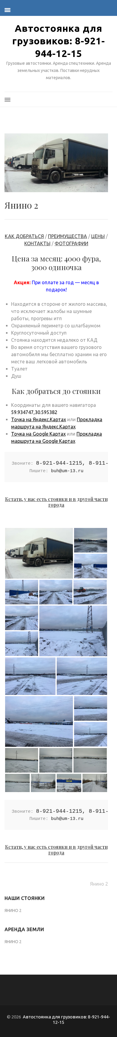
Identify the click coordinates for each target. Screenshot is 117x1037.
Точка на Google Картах (38, 434)
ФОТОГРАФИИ (71, 243)
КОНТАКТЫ (37, 243)
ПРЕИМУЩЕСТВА (67, 236)
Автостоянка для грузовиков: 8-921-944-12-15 (58, 41)
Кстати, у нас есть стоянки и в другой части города (56, 502)
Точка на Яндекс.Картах (38, 419)
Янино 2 (99, 884)
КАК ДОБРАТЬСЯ (24, 236)
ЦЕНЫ (98, 236)
